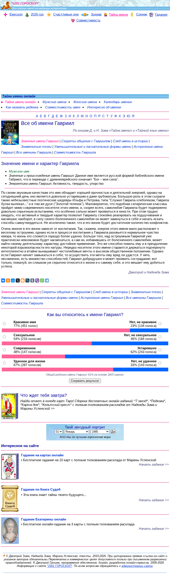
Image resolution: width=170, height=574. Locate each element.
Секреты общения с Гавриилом (86, 141)
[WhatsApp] (42, 280)
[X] (18, 280)
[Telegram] (47, 280)
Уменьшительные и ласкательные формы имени (92, 146)
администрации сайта (137, 566)
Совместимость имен (62, 107)
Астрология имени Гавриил (102, 297)
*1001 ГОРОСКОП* (59, 566)
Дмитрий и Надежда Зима (149, 272)
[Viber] (37, 280)
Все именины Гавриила (34, 152)
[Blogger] (23, 280)
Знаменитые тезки (36, 146)
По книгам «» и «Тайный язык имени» (121, 130)
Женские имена (85, 102)
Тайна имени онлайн (20, 102)
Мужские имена (54, 102)
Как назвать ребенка (22, 107)
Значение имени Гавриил (40, 141)
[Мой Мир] (13, 280)
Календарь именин (118, 102)
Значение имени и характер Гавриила (40, 163)
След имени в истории (130, 141)
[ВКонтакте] (3, 280)
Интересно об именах (104, 107)
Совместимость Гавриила (75, 152)
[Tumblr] (32, 280)
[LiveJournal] (27, 280)
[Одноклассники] (8, 280)
